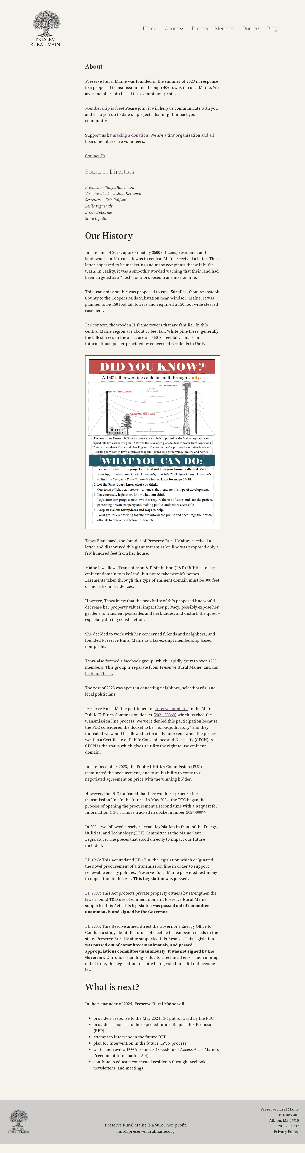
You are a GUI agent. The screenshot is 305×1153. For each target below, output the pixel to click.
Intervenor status (171, 709)
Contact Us (95, 156)
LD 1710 (142, 860)
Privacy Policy (286, 1131)
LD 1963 (92, 860)
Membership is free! (104, 108)
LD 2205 (92, 926)
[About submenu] (181, 28)
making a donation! (131, 135)
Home (149, 28)
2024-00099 (196, 812)
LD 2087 (92, 893)
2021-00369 (165, 715)
